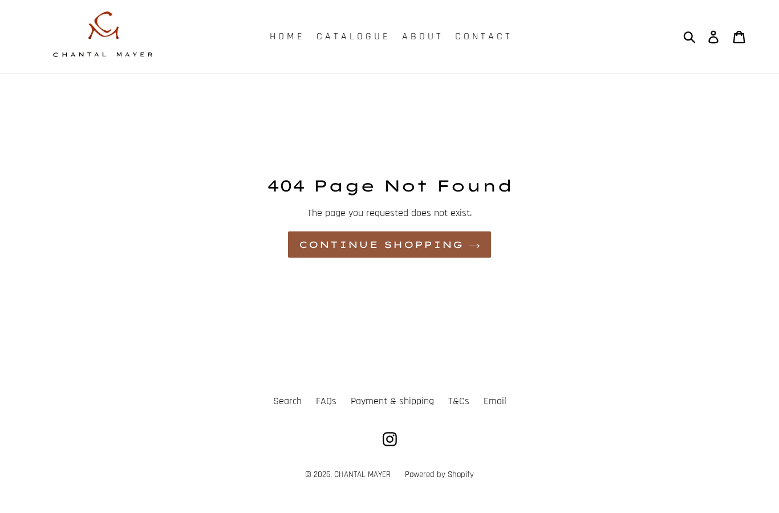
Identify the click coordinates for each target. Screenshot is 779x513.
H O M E (286, 36)
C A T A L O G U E (352, 36)
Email (495, 401)
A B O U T (421, 36)
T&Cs (458, 401)
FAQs (326, 401)
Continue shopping (381, 244)
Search (287, 401)
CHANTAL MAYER (362, 474)
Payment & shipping (392, 401)
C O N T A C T (482, 36)
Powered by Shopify (439, 474)
